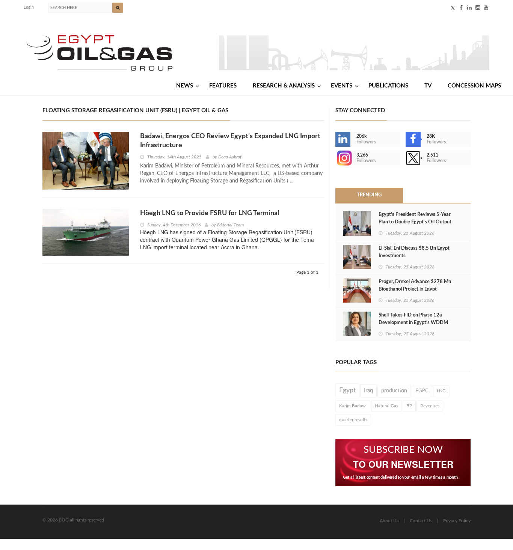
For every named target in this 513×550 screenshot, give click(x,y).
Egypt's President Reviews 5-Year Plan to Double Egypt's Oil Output (415, 218)
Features (223, 86)
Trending (369, 195)
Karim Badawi (353, 406)
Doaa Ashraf (229, 157)
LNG (441, 391)
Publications (388, 86)
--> (336, 158)
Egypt (347, 390)
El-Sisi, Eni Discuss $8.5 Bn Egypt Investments (414, 252)
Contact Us (421, 520)
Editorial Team (230, 225)
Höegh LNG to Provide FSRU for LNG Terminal (209, 213)
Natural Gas (386, 406)
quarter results (353, 419)
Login (29, 7)
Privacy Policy (457, 520)
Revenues (429, 406)
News (184, 86)
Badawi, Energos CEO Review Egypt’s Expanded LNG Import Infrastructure (230, 141)
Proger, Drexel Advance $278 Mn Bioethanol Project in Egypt (415, 285)
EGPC (422, 390)
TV (428, 86)
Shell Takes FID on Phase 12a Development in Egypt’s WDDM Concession (413, 323)
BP (409, 406)
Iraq (368, 390)
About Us (389, 520)
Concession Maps (474, 86)
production (394, 390)
